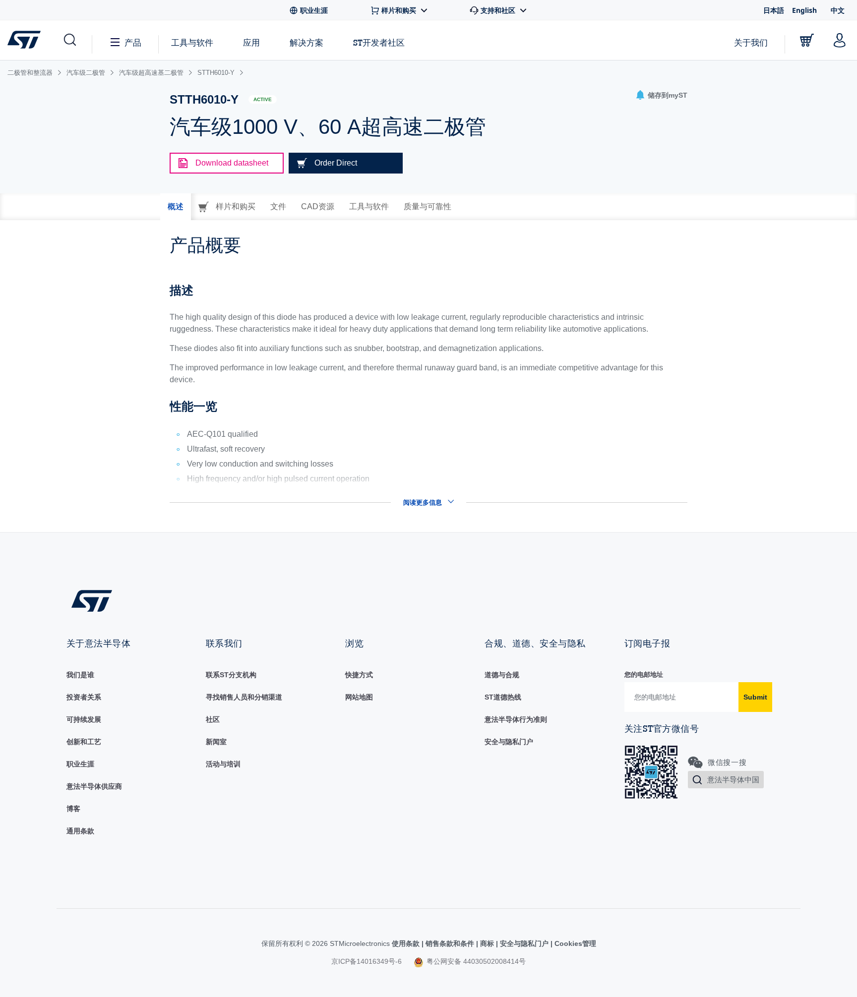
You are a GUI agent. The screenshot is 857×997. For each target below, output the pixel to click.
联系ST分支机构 (231, 675)
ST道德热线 (503, 697)
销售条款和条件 (450, 943)
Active (262, 99)
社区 (213, 719)
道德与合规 (502, 675)
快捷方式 (359, 675)
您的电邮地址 (643, 674)
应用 (251, 42)
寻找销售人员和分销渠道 (244, 697)
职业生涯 (80, 764)
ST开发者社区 (379, 43)
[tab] (175, 206)
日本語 (773, 10)
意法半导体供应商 (94, 786)
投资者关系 (83, 697)
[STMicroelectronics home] (26, 40)
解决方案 (306, 42)
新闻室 (216, 742)
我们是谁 (80, 675)
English (804, 10)
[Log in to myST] (840, 40)
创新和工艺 (83, 742)
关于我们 (751, 42)
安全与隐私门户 (509, 742)
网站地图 (359, 697)
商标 (487, 943)
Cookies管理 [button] (574, 943)
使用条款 (407, 943)
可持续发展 (83, 719)
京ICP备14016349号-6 (366, 961)
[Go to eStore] (807, 40)
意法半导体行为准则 (516, 719)
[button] (69, 40)
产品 (132, 42)
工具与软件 (192, 42)
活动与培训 (223, 764)
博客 (73, 809)
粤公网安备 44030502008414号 (475, 961)
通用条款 (80, 831)
